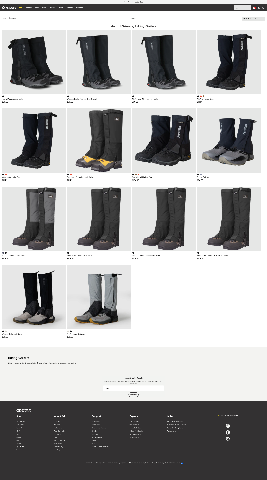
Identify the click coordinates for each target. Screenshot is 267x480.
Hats (17, 434)
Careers (56, 437)
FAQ (93, 444)
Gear (18, 440)
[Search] (230, 7)
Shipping (94, 431)
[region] (133, 2)
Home (4, 18)
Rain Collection (134, 422)
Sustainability (58, 447)
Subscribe (133, 395)
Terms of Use (89, 463)
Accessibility (160, 463)
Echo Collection (135, 437)
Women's (19, 428)
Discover (79, 8)
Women (29, 8)
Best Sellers (20, 425)
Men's (18, 431)
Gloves (18, 437)
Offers (94, 440)
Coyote (203, 96)
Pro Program (58, 450)
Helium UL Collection (136, 431)
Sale (17, 450)
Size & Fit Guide (97, 437)
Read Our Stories (59, 431)
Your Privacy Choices (174, 463)
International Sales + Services (176, 425)
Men (37, 8)
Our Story (57, 422)
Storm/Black (3, 253)
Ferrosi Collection (135, 434)
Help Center (96, 422)
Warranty (95, 434)
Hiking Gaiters (12, 18)
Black (3, 96)
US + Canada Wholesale (175, 422)
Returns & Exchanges (99, 428)
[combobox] (242, 7)
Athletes (57, 425)
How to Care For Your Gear (100, 447)
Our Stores (57, 434)
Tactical (18, 444)
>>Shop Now (139, 2)
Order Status (96, 425)
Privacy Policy (101, 463)
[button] (263, 7)
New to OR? (58, 444)
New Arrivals (20, 422)
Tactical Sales (171, 431)
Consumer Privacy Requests (117, 463)
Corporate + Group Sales (175, 428)
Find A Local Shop (60, 440)
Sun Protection (134, 425)
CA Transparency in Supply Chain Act (141, 463)
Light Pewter (6, 331)
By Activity (20, 447)
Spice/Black (201, 96)
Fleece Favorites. (129, 2)
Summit (201, 174)
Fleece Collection (135, 428)
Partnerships (58, 428)
